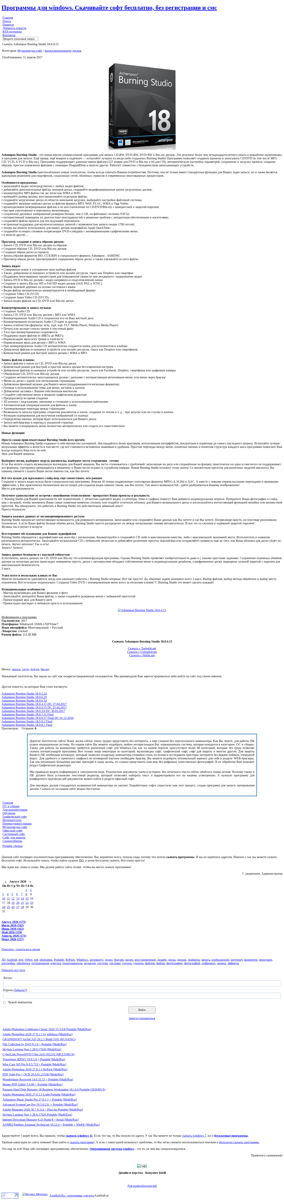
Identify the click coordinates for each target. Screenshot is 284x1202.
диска (172, 959)
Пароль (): (15, 990)
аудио (108, 959)
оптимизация (40, 963)
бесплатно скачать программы (239, 1142)
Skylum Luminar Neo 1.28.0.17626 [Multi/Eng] (32, 1049)
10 (3, 898)
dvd (21, 959)
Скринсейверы (12, 841)
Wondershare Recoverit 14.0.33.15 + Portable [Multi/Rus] (38, 1079)
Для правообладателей (142, 1186)
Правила (8, 24)
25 (8, 907)
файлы (160, 963)
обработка (23, 963)
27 (17, 907)
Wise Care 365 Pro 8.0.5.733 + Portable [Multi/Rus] (34, 1064)
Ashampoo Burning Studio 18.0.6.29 (24, 697)
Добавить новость (14, 28)
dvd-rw (35, 669)
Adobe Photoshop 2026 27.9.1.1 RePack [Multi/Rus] (35, 1069)
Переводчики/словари (17, 823)
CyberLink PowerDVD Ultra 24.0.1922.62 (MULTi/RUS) (38, 1054)
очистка (55, 963)
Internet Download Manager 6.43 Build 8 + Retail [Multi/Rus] (40, 1119)
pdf (36, 959)
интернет (237, 959)
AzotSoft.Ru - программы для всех (71, 1195)
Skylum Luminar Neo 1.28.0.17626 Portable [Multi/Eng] (37, 1114)
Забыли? (20, 990)
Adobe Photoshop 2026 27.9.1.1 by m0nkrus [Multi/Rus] (37, 1034)
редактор (90, 963)
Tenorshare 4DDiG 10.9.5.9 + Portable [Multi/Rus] (34, 1059)
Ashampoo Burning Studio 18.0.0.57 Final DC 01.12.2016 (38, 718)
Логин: (7, 978)
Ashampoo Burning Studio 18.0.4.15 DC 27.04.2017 (34, 704)
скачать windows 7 (194, 1135)
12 (12, 898)
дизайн (162, 959)
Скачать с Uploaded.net (142, 652)
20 (17, 902)
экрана (221, 963)
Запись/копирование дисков (62, 50)
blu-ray (45, 669)
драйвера (194, 959)
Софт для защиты (14, 837)
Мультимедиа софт (29, 50)
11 (8, 898)
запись (16, 669)
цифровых (208, 963)
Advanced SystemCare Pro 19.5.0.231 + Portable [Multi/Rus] (40, 1104)
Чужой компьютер (19, 1002)
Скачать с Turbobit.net (142, 648)
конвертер (251, 959)
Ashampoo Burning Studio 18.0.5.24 (24, 693)
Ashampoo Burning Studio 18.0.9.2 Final (27, 721)
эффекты (233, 963)
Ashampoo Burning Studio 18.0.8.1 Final (27, 725)
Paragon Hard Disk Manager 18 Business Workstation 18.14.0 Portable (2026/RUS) (54, 1089)
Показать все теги (13, 970)
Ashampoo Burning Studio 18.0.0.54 (24, 700)
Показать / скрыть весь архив (21, 949)
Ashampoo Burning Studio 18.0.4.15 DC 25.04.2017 (34, 707)
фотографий (192, 963)
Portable (59, 959)
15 (27, 898)
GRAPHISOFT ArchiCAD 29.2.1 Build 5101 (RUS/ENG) (39, 1039)
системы (115, 963)
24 (3, 907)
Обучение (9, 813)
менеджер (265, 959)
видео (129, 959)
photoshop (46, 959)
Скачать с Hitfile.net (142, 655)
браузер (119, 959)
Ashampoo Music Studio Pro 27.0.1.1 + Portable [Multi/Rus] (40, 1099)
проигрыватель (72, 963)
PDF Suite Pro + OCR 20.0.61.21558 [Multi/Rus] (33, 1074)
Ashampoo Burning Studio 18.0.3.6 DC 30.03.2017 (33, 711)
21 (22, 902)
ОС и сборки (11, 806)
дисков (181, 959)
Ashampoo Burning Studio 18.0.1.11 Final (28, 714)
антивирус (97, 959)
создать (127, 963)
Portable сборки (13, 846)
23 (31, 902)
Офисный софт (12, 830)
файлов (150, 963)
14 (22, 898)
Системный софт (14, 834)
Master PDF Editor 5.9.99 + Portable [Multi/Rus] (32, 1084)
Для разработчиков (15, 809)
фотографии (175, 963)
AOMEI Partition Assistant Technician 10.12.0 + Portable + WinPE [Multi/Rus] (51, 1124)
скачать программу (82, 1142)
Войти (142, 1009)
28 (22, 907)
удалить (138, 963)
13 (17, 898)
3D (3, 959)
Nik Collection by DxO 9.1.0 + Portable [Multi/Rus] (34, 1044)
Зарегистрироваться (142, 1018)
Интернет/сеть (12, 820)
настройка (8, 963)
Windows (82, 959)
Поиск (7, 21)
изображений (220, 959)
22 (27, 902)
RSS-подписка (12, 31)
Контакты (9, 35)
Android (12, 959)
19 (12, 902)
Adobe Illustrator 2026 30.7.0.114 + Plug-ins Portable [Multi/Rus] (43, 1109)
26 (12, 907)
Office (28, 959)
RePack (70, 959)
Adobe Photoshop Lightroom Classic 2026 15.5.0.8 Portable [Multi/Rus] (47, 1029)
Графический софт (15, 816)
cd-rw (25, 669)
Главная (8, 17)
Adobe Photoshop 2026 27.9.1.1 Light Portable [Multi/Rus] (39, 1094)
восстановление (145, 959)
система (102, 963)
